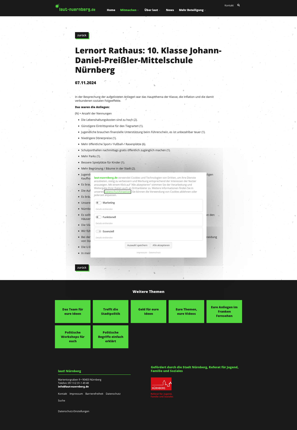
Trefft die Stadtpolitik (110, 311)
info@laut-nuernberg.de (73, 386)
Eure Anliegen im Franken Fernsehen (224, 311)
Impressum (76, 393)
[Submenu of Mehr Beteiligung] (205, 10)
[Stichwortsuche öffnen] (238, 5)
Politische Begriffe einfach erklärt (110, 336)
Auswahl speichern (137, 245)
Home (111, 10)
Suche (61, 400)
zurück (81, 35)
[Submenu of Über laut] (159, 10)
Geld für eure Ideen (148, 311)
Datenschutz (113, 393)
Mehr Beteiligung (191, 10)
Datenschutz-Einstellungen (73, 411)
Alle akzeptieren (161, 245)
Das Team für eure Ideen (72, 311)
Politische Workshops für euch (72, 336)
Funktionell (109, 217)
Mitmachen (128, 10)
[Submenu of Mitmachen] (138, 10)
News (170, 10)
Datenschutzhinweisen (117, 191)
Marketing (109, 202)
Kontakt (229, 5)
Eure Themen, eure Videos (186, 311)
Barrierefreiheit (94, 393)
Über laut (151, 10)
